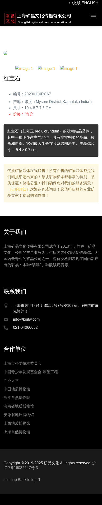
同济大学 (11, 384)
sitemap (10, 484)
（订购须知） (18, 193)
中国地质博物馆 (17, 393)
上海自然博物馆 (17, 436)
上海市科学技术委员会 (23, 367)
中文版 (75, 3)
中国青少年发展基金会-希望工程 (31, 376)
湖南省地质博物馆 (19, 410)
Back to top (27, 484)
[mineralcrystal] (38, 18)
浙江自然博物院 (17, 402)
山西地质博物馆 (17, 427)
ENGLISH (90, 3)
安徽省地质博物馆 (19, 419)
